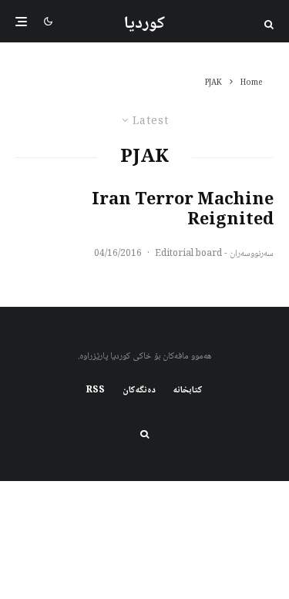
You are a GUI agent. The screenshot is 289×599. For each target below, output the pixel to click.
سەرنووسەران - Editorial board (214, 254)
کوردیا (144, 23)
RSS (95, 391)
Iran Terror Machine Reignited (183, 210)
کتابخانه (188, 391)
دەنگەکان (139, 391)
